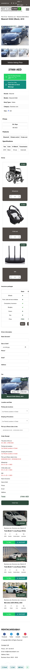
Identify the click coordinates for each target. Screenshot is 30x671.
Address (3, 364)
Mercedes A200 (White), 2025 (13, 602)
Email (5, 667)
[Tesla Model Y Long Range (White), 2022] (15, 554)
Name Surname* (5, 336)
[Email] (16, 3)
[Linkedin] (18, 634)
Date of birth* (5, 343)
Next (26, 36)
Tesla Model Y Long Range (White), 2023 (15, 531)
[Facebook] (11, 3)
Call (9, 542)
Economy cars (16, 528)
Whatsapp (22, 542)
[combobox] (15, 411)
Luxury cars (23, 600)
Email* (3, 357)
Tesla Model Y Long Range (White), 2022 (15, 567)
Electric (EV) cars (24, 528)
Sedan (13, 102)
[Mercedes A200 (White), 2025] (15, 590)
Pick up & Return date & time (9, 426)
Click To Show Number (14, 77)
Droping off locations (7, 416)
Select (22, 324)
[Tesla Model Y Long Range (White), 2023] (15, 518)
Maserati (11, 93)
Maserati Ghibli (13, 98)
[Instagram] (13, 3)
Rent (21, 667)
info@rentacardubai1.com (12, 651)
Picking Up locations (7, 407)
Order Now (15, 503)
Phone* (3, 350)
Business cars (14, 106)
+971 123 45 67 (9, 649)
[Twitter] (11, 634)
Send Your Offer (14, 85)
